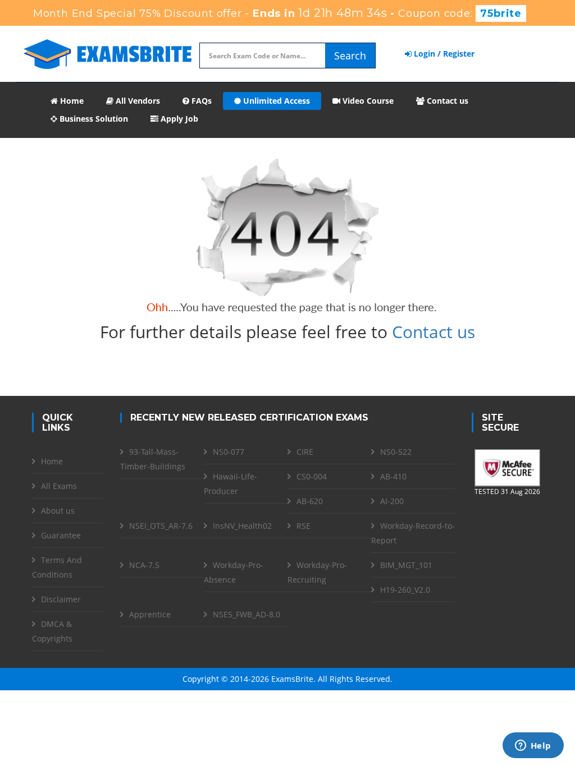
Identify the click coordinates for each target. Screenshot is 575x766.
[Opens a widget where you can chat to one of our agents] (533, 746)
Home (71, 100)
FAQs (200, 100)
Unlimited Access (275, 100)
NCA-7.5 (144, 565)
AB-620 (309, 501)
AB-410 (393, 476)
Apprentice (150, 614)
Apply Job (178, 118)
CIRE (304, 451)
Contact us (446, 100)
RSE (303, 525)
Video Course (367, 100)
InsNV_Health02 (242, 525)
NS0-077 (228, 451)
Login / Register (443, 53)
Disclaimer (61, 599)
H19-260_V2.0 (405, 589)
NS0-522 (396, 451)
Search (350, 55)
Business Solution (92, 118)
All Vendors (136, 100)
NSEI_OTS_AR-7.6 (161, 525)
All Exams (59, 486)
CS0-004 (311, 476)
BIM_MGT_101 (406, 565)
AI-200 (392, 501)
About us (58, 510)
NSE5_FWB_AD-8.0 (246, 614)
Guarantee (61, 535)
